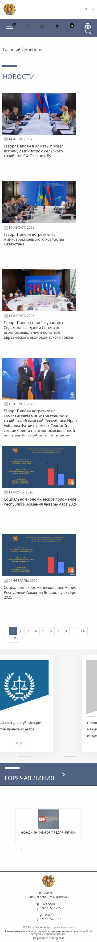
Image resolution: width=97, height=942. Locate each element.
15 (14, 638)
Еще (47, 743)
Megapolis (58, 938)
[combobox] (89, 9)
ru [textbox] (87, 8)
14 (83, 631)
